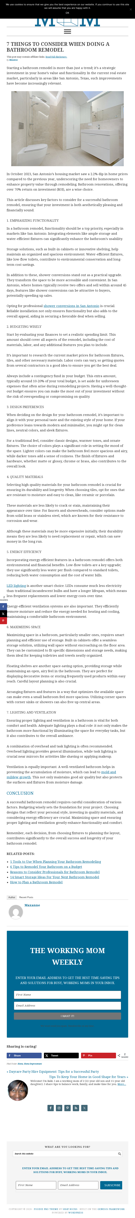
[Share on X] (3, 613)
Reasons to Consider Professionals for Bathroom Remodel (55, 872)
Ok (67, 13)
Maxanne (32, 905)
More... (122, 1084)
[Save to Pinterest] (3, 620)
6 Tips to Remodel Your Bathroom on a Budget (46, 867)
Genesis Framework (111, 1209)
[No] (130, 9)
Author (11, 897)
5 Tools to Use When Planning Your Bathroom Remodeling (55, 862)
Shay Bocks (70, 1209)
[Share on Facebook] (3, 606)
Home (20, 1064)
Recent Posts (26, 897)
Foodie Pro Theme (46, 1209)
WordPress (75, 1213)
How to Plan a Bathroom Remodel (36, 882)
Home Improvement (33, 1064)
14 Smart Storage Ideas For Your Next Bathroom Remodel (54, 877)
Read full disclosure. (56, 57)
